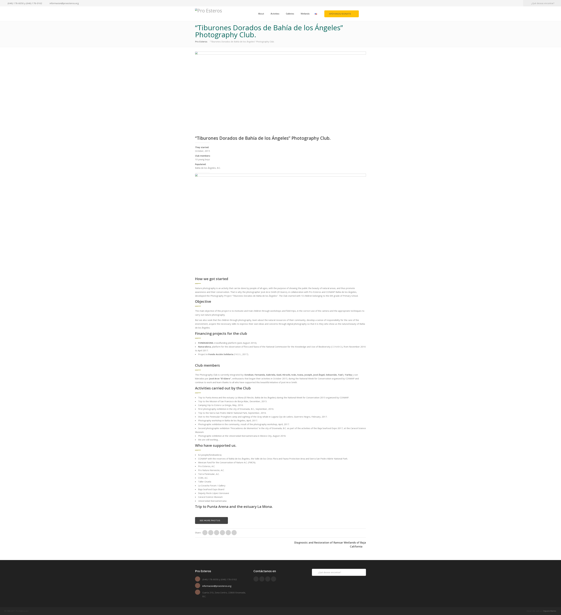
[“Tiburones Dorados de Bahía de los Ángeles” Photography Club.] (204, 532)
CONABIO (337, 346)
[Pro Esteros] (208, 10)
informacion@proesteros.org (64, 3)
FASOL (237, 354)
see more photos (210, 520)
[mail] (273, 579)
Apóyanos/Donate (340, 14)
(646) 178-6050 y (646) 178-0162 (25, 3)
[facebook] (256, 579)
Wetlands (305, 13)
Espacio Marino (549, 611)
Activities (275, 13)
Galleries (290, 13)
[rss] (267, 579)
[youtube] (261, 579)
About (261, 13)
